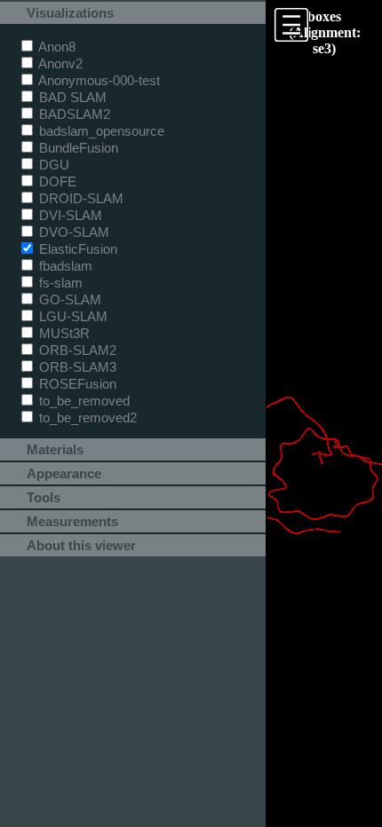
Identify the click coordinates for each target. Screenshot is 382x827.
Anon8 (56, 46)
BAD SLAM (71, 97)
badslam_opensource (100, 130)
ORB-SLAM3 (76, 366)
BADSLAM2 (73, 114)
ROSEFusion (76, 383)
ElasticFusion (76, 248)
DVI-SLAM (69, 215)
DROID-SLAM (79, 198)
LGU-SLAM (71, 316)
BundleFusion (77, 147)
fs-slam (59, 282)
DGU (52, 164)
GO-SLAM (68, 299)
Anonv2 (59, 63)
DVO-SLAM (72, 232)
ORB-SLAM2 (76, 350)
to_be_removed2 (86, 417)
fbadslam (64, 265)
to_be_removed (83, 400)
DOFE (56, 181)
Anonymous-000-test (98, 80)
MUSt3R (63, 333)
